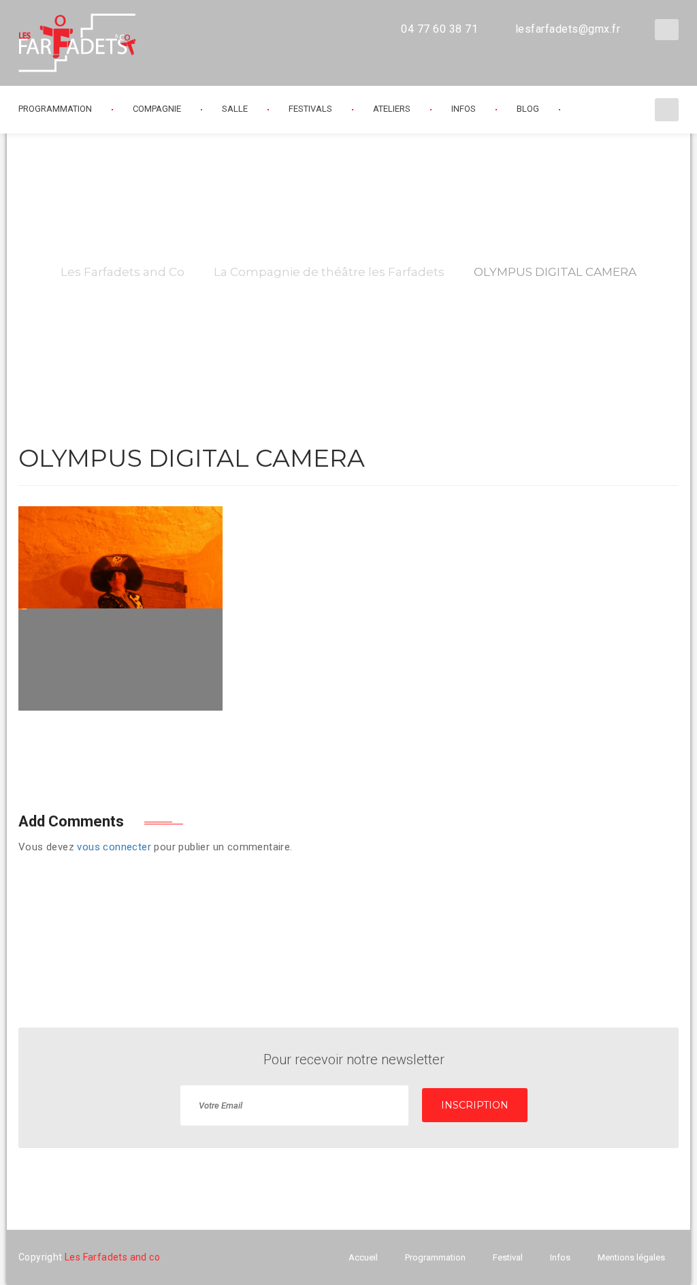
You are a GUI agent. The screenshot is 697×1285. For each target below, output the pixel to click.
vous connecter (114, 847)
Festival (508, 1257)
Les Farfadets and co (112, 1257)
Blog (528, 109)
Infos (463, 109)
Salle (235, 109)
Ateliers (391, 109)
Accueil (363, 1257)
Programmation (435, 1257)
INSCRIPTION (474, 1105)
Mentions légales (631, 1257)
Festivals (310, 109)
